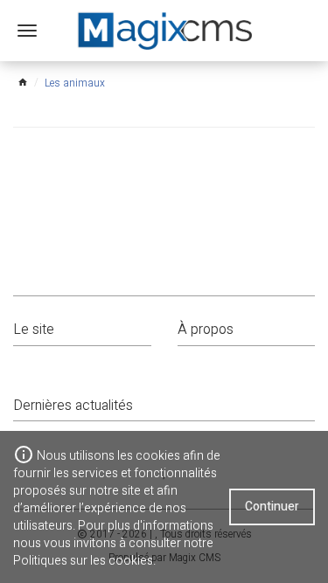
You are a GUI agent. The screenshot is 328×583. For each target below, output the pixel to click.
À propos (206, 329)
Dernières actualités (73, 405)
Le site (33, 329)
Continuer (272, 506)
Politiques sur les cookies (83, 561)
